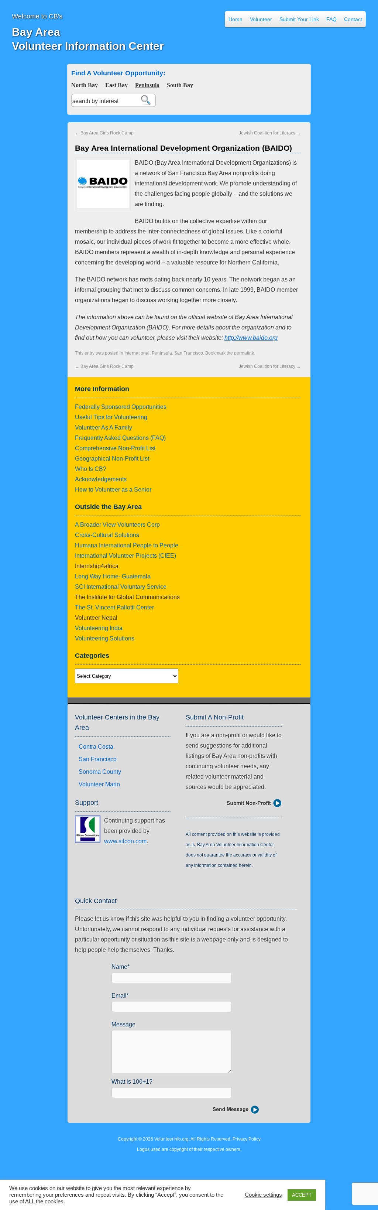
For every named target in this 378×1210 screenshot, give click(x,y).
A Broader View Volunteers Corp (117, 525)
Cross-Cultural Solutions (107, 535)
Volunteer (261, 19)
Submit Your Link (299, 19)
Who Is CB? (90, 469)
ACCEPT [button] (302, 1195)
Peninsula (147, 85)
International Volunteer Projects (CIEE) (125, 556)
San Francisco (188, 353)
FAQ (331, 19)
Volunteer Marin (99, 784)
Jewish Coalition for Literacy (270, 133)
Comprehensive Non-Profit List (115, 448)
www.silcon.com (125, 841)
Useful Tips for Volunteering (111, 417)
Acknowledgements (101, 479)
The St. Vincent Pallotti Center (114, 607)
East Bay (116, 85)
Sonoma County (100, 772)
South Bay (180, 85)
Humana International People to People (126, 545)
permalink (244, 353)
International (137, 353)
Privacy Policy (247, 1139)
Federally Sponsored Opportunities (120, 407)
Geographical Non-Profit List (112, 458)
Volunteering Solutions (104, 638)
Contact (353, 19)
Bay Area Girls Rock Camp (104, 133)
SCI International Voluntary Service (120, 587)
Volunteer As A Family (103, 427)
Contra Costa (96, 747)
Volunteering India (99, 628)
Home (235, 19)
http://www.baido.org (251, 338)
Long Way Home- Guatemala (113, 576)
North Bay (84, 85)
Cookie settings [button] (263, 1195)
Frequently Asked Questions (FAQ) (120, 438)
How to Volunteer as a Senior (113, 489)
